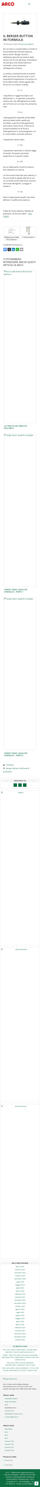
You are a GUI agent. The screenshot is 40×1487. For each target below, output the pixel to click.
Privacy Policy (9, 1460)
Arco (6, 1405)
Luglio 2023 (20, 1312)
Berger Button (12, 768)
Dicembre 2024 (20, 1273)
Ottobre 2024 (20, 1276)
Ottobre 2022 (20, 1340)
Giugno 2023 (20, 1315)
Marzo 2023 (20, 1324)
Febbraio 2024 (20, 1294)
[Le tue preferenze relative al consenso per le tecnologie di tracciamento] (36, 1483)
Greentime (8, 1429)
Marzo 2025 (20, 1267)
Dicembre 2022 (20, 1334)
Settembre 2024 (20, 1279)
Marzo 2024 (20, 1291)
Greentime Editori (10, 1399)
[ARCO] (7, 4)
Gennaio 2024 (20, 1297)
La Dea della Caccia (11, 1417)
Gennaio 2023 (20, 1331)
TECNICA (10, 765)
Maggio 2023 (20, 1318)
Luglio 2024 (20, 1282)
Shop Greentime (10, 1402)
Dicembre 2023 (20, 1300)
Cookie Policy (9, 1465)
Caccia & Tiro (9, 1411)
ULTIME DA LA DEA (20, 1346)
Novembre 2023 (20, 1303)
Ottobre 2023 (20, 1306)
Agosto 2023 (20, 1309)
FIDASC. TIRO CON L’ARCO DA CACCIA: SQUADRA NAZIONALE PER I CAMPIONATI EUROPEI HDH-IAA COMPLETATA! (20, 1357)
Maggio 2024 (20, 1285)
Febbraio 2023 (20, 1328)
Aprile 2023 (20, 1321)
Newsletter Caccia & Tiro (13, 1414)
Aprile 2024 (20, 1288)
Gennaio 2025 (20, 1270)
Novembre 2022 (20, 1337)
